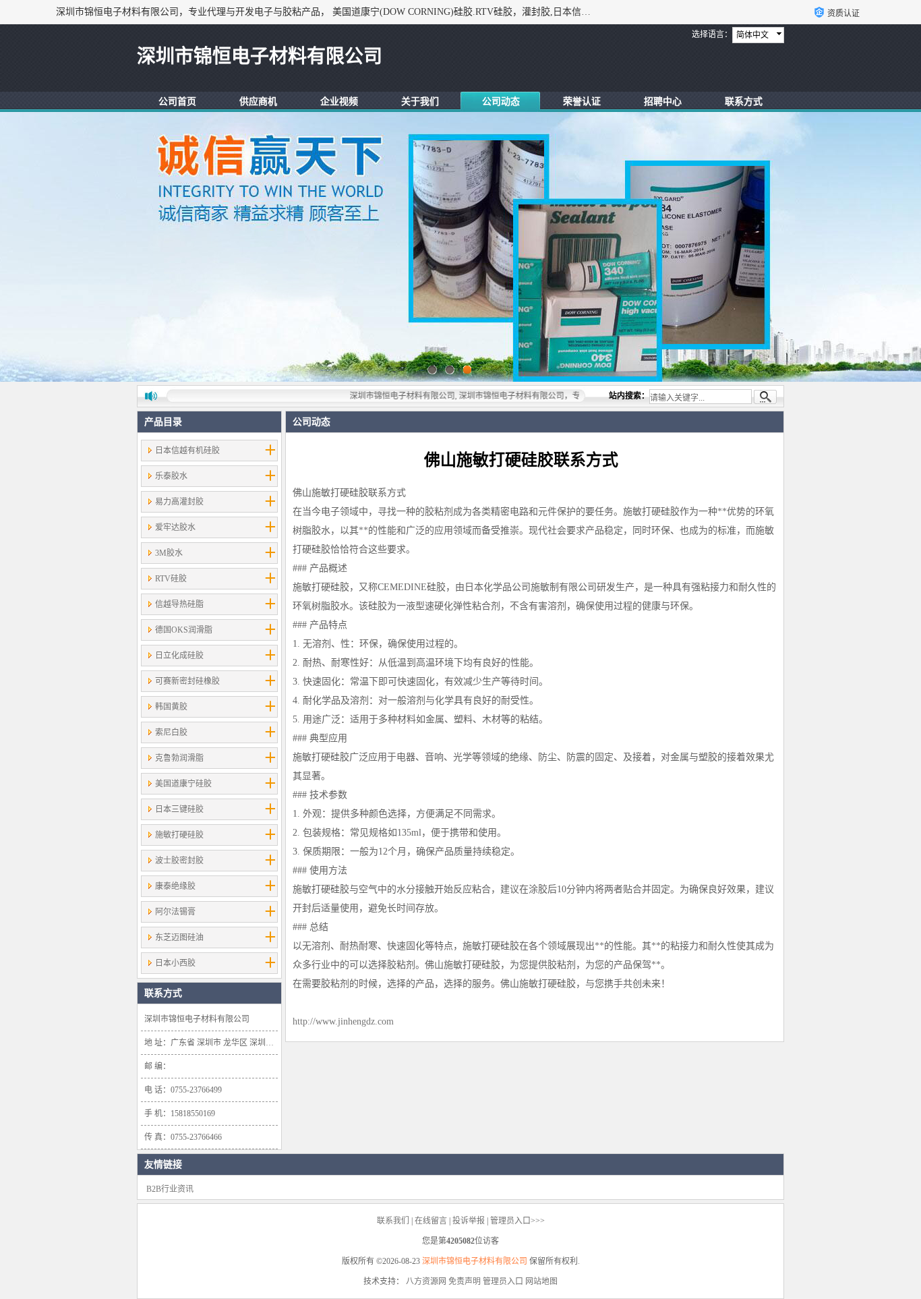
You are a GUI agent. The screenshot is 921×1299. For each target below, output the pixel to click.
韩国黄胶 (171, 707)
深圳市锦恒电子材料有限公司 (474, 1261)
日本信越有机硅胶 (187, 450)
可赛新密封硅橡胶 (187, 681)
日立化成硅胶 (179, 655)
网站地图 (541, 1281)
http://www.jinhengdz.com (343, 1021)
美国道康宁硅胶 (183, 783)
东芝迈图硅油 (179, 937)
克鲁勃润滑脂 (179, 758)
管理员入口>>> (517, 1220)
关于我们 (420, 101)
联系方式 (744, 101)
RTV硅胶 (171, 578)
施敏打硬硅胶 (179, 835)
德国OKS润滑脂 (183, 630)
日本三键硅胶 (179, 809)
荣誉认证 (582, 101)
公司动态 (501, 101)
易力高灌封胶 (179, 502)
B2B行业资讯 (170, 1189)
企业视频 (339, 101)
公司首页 (177, 101)
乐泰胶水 (171, 476)
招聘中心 (663, 101)
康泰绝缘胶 (175, 886)
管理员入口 (503, 1281)
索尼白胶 (171, 732)
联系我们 (393, 1220)
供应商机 (258, 101)
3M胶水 (169, 553)
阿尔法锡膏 (175, 912)
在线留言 (431, 1220)
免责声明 (464, 1281)
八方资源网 (426, 1281)
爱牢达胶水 (175, 527)
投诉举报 (468, 1220)
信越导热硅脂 (179, 604)
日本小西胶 (175, 963)
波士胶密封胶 (179, 860)
